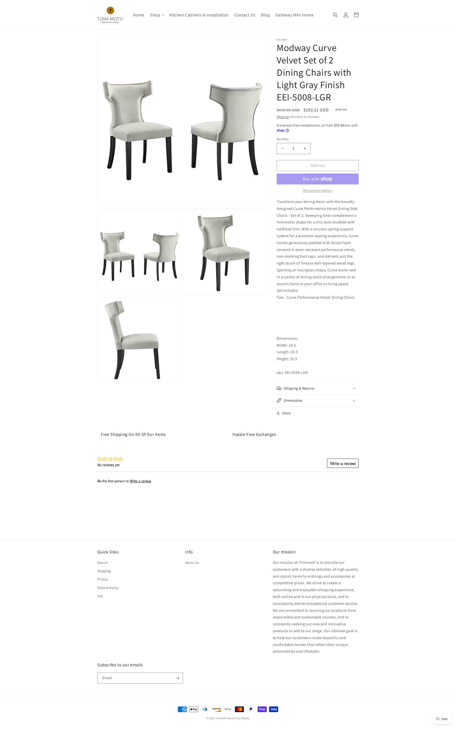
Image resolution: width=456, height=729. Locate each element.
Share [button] (286, 413)
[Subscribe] (177, 678)
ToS (100, 596)
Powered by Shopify (238, 718)
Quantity (283, 139)
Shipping (283, 116)
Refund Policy (108, 588)
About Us (192, 562)
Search (102, 562)
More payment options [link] (317, 190)
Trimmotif (220, 718)
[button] (156, 14)
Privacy (102, 579)
